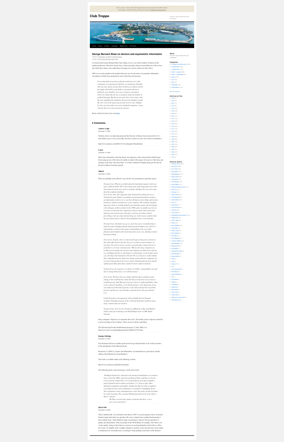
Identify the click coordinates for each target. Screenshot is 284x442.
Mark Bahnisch (176, 174)
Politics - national (176, 72)
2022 (173, 105)
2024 (173, 100)
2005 (173, 149)
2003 (173, 154)
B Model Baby (175, 253)
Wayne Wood (175, 194)
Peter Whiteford (176, 238)
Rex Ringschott (176, 197)
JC (172, 266)
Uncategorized (175, 67)
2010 (173, 136)
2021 (173, 108)
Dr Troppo (174, 235)
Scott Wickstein (176, 207)
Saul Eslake (175, 228)
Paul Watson (175, 271)
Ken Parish (174, 166)
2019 (173, 113)
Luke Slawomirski (176, 269)
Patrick (173, 223)
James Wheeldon (176, 274)
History (174, 77)
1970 (173, 157)
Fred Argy (174, 189)
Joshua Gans (175, 295)
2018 (173, 116)
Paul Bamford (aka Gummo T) (180, 215)
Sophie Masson (176, 200)
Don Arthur (175, 169)
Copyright (114, 46)
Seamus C (174, 264)
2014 (173, 126)
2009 (173, 139)
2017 (173, 118)
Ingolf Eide (174, 205)
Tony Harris (175, 179)
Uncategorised (175, 69)
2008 (173, 141)
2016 (173, 121)
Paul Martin (175, 279)
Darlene (174, 282)
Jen (172, 277)
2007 (173, 144)
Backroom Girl (175, 246)
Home (94, 46)
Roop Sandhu (175, 233)
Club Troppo (99, 15)
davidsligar (174, 284)
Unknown (174, 210)
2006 (173, 147)
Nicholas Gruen (117, 57)
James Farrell (175, 176)
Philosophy (175, 85)
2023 (173, 103)
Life (99, 59)
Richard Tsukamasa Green (178, 187)
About (100, 46)
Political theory (175, 87)
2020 (173, 111)
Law (173, 79)
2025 (173, 98)
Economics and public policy (109, 59)
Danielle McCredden (177, 251)
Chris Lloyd (175, 212)
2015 (173, 124)
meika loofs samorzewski (178, 297)
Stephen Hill (175, 218)
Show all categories (175, 91)
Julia (173, 261)
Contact (106, 46)
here (118, 113)
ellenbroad (174, 287)
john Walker (175, 248)
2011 (173, 134)
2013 (173, 129)
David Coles (175, 292)
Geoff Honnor (175, 182)
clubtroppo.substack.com (158, 10)
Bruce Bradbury (176, 243)
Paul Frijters (175, 171)
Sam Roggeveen (176, 300)
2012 (173, 131)
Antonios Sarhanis (176, 241)
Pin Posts (133, 46)
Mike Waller (175, 289)
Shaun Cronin (175, 230)
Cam (173, 202)
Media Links (124, 46)
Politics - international (177, 74)
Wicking (174, 192)
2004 (173, 152)
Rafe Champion (176, 225)
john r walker (175, 220)
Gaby (173, 259)
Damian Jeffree (175, 256)
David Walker (175, 184)
